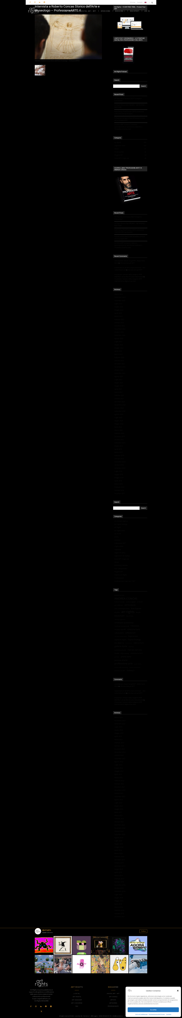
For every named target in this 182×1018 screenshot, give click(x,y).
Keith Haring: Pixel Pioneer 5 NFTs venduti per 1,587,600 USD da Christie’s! (129, 113)
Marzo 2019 (118, 452)
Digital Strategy (134, 639)
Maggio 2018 (118, 478)
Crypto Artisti (118, 546)
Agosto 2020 (118, 414)
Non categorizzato (120, 568)
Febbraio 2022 (119, 357)
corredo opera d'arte (120, 636)
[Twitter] (41, 1012)
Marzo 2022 (118, 354)
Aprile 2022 (118, 351)
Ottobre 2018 (119, 465)
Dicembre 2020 (119, 402)
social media (137, 664)
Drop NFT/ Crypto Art (121, 559)
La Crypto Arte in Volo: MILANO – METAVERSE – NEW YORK (130, 106)
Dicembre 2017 (119, 493)
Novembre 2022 (119, 329)
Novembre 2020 (119, 405)
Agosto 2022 (118, 338)
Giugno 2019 (118, 446)
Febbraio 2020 (119, 433)
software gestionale (134, 667)
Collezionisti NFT (120, 543)
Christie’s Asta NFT (120, 629)
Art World (117, 534)
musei (116, 653)
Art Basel (140, 602)
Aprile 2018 (118, 481)
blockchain (119, 616)
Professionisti (119, 578)
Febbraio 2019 (119, 455)
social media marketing (121, 667)
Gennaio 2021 (119, 398)
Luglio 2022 (118, 342)
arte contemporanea (122, 608)
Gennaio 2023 (119, 323)
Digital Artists (133, 636)
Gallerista (131, 646)
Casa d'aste (129, 616)
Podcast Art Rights (120, 575)
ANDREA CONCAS (125, 598)
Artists (116, 537)
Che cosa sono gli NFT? (127, 263)
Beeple (138, 612)
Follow (143, 931)
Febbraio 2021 (119, 395)
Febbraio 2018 (119, 487)
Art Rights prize (119, 531)
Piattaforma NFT (137, 653)
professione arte (123, 663)
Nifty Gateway (125, 653)
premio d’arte (126, 657)
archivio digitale (131, 602)
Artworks (117, 540)
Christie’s (135, 626)
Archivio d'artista (119, 602)
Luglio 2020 (118, 417)
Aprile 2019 (118, 449)
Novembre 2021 (119, 367)
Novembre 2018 (119, 462)
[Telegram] (51, 1007)
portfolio (116, 657)
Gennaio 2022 (119, 361)
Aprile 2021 (118, 389)
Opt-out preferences (141, 1014)
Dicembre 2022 (119, 326)
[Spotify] (44, 2)
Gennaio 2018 (119, 490)
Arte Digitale (136, 608)
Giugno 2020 (118, 421)
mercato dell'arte (135, 650)
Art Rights (117, 527)
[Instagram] (35, 2)
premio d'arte (121, 660)
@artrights (46, 930)
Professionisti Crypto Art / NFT (124, 581)
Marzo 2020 (118, 430)
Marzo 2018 (118, 484)
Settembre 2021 (119, 373)
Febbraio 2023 (119, 319)
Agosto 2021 (118, 376)
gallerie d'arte (120, 646)
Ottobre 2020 (119, 408)
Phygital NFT (118, 572)
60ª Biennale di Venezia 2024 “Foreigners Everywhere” (128, 100)
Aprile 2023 (118, 313)
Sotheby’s (130, 670)
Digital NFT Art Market (122, 556)
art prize (117, 612)
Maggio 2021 (118, 386)
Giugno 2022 (118, 345)
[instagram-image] (44, 945)
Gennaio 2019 (119, 459)
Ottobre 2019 (119, 440)
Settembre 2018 (119, 468)
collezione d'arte (133, 629)
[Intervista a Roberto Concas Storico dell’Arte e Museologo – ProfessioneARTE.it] (68, 59)
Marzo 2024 (118, 294)
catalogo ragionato (119, 619)
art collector (118, 605)
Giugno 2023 (118, 307)
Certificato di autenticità (121, 626)
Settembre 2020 (119, 411)
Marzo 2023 (118, 316)
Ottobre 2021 (119, 370)
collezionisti (130, 633)
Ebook (116, 562)
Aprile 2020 (118, 427)
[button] (178, 991)
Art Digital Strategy (120, 524)
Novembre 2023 (119, 297)
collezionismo (119, 633)
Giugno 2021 (118, 383)
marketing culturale (120, 650)
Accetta (153, 1010)
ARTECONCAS (129, 605)
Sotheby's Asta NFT (119, 670)
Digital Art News (119, 553)
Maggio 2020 (118, 424)
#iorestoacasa (119, 595)
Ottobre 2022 (119, 332)
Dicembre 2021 (119, 364)
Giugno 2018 (118, 474)
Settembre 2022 (119, 335)
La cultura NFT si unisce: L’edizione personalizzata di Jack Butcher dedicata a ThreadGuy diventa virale (128, 127)
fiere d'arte (129, 643)
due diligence (119, 643)
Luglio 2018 (118, 471)
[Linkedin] (39, 2)
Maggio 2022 (118, 348)
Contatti (168, 1014)
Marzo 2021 (118, 392)
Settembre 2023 (119, 300)
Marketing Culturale (121, 565)
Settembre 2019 (119, 443)
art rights (127, 612)
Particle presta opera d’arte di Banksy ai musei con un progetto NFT (129, 119)
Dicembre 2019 (119, 436)
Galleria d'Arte (138, 643)
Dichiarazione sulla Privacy (157, 1014)
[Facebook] (30, 2)
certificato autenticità (123, 623)
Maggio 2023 (118, 310)
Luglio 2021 (118, 380)
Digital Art (117, 549)
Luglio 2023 (118, 304)
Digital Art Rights (120, 640)
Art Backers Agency (121, 521)
